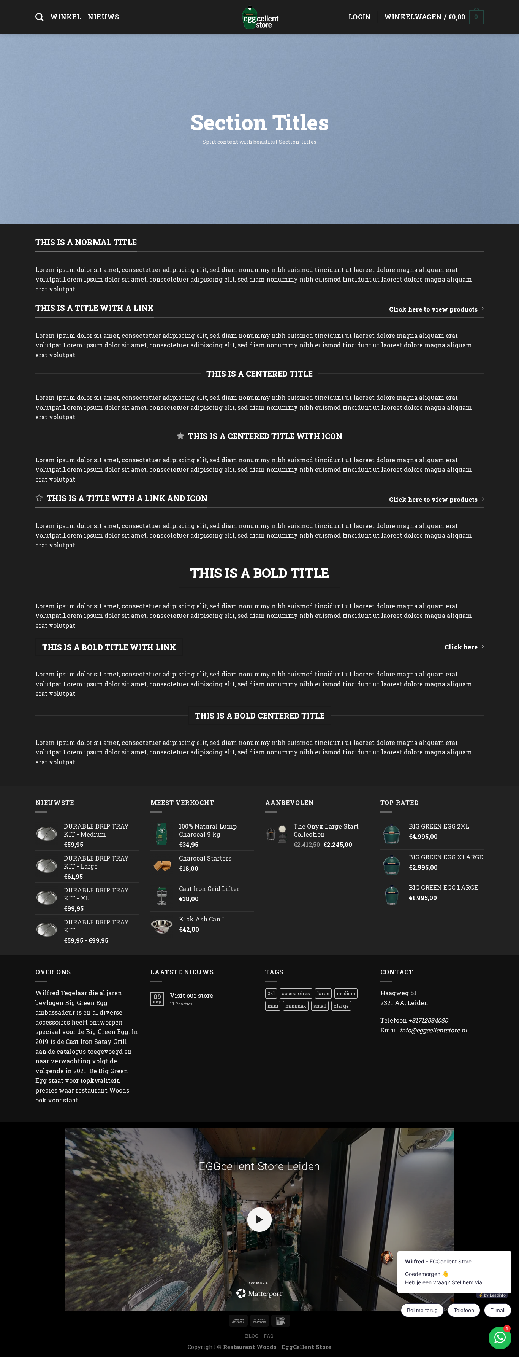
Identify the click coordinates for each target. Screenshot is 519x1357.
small (319, 1006)
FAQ (269, 1336)
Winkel (65, 17)
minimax (295, 1006)
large (323, 993)
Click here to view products (433, 309)
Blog (251, 1336)
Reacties (181, 1003)
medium (346, 993)
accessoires (296, 993)
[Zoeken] (39, 16)
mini (272, 1006)
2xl (271, 993)
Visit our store (191, 995)
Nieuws (103, 17)
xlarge (341, 1006)
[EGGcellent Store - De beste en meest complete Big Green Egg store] (259, 17)
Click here (461, 647)
